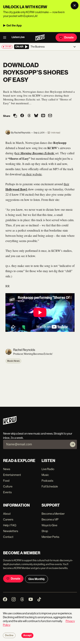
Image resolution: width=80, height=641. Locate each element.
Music (45, 474)
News (6, 469)
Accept (27, 635)
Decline (9, 635)
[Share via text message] (43, 116)
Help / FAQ (9, 525)
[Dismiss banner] (74, 5)
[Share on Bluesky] (36, 116)
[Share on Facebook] (22, 116)
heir (35, 153)
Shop (45, 531)
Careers (8, 519)
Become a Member (53, 513)
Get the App (14, 25)
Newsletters (10, 531)
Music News (13, 361)
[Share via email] (50, 116)
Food (6, 480)
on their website (32, 174)
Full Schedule (50, 486)
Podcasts (47, 480)
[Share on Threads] (29, 116)
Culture (7, 486)
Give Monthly (36, 579)
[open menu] (6, 37)
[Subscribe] (72, 444)
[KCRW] (10, 423)
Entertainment (12, 474)
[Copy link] (15, 116)
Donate (69, 37)
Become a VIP (50, 519)
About (7, 513)
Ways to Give (49, 525)
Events (7, 492)
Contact (8, 536)
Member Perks (50, 536)
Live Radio (48, 469)
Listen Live (18, 37)
